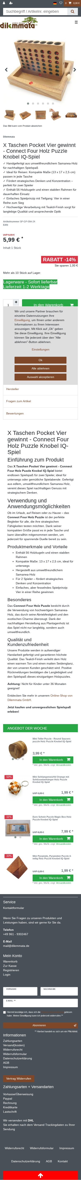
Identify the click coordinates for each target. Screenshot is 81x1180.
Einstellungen (40, 349)
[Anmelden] (4, 3)
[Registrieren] (11, 3)
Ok (40, 360)
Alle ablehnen (40, 368)
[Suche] (72, 11)
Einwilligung (22, 320)
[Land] (55, 3)
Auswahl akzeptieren (40, 377)
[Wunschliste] (61, 3)
